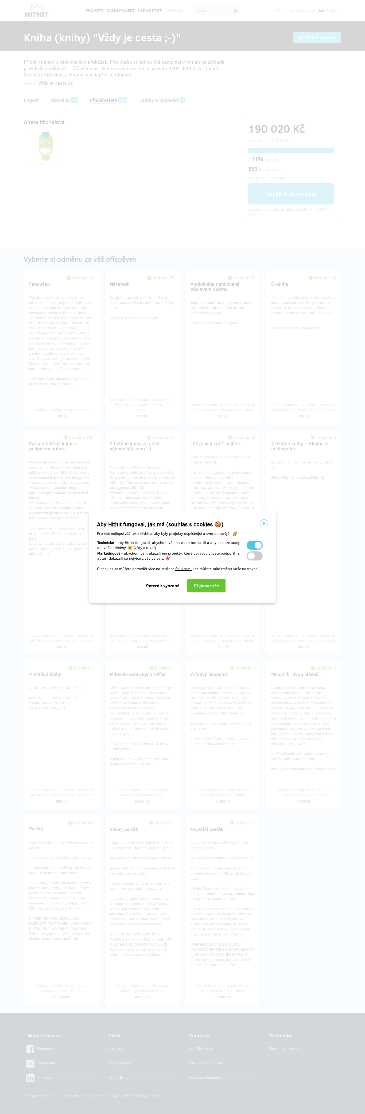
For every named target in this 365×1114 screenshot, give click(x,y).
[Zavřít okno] (264, 523)
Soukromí (183, 568)
